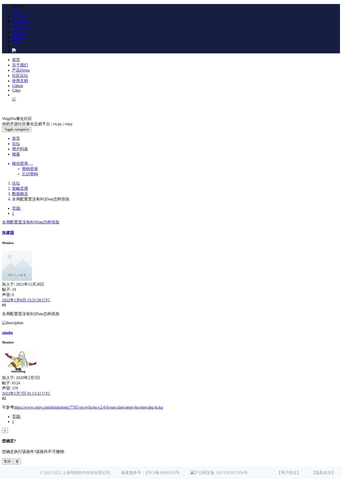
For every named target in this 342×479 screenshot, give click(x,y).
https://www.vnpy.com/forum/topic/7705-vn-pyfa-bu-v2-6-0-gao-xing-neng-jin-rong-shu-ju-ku (88, 407)
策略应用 (20, 188)
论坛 (16, 144)
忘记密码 (30, 174)
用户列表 (20, 149)
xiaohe (7, 332)
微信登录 (20, 163)
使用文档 (20, 32)
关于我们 (20, 16)
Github (17, 37)
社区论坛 (20, 27)
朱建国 (8, 232)
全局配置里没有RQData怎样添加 (30, 222)
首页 (16, 11)
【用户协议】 (289, 472)
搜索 (16, 154)
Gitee (16, 41)
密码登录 (30, 169)
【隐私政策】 (324, 472)
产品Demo (21, 21)
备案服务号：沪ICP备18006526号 (150, 472)
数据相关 (20, 194)
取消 (7, 461)
